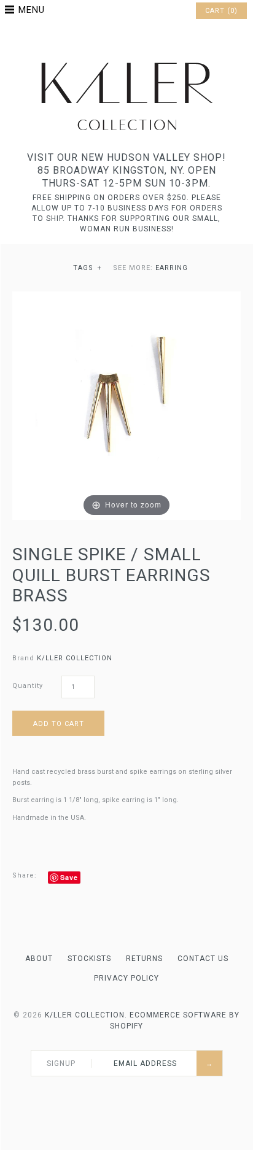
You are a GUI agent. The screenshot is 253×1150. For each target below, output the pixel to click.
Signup (61, 1063)
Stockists (89, 958)
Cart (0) (221, 11)
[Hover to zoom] (126, 405)
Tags (87, 268)
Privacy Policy (126, 978)
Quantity (27, 686)
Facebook (110, 39)
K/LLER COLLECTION (74, 658)
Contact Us (202, 958)
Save (69, 877)
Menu (31, 9)
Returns (144, 958)
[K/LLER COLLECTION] (126, 59)
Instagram (142, 39)
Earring (171, 268)
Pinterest (126, 39)
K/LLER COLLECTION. (86, 1015)
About (39, 958)
